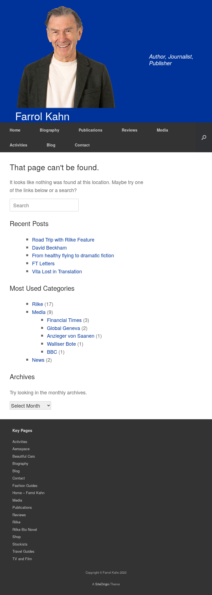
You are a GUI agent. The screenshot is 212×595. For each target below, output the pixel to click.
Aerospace (21, 448)
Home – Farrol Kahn (28, 492)
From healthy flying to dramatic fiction (73, 255)
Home (15, 130)
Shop (16, 536)
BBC (52, 351)
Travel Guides (23, 551)
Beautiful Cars (23, 456)
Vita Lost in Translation (57, 271)
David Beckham (49, 247)
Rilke (37, 303)
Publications (90, 130)
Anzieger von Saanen (70, 335)
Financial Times (64, 319)
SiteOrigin (102, 584)
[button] (204, 137)
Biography (49, 130)
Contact (82, 145)
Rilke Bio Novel (24, 529)
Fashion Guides (25, 485)
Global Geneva (63, 327)
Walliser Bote (61, 343)
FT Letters (43, 263)
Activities (18, 145)
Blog (51, 145)
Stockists (20, 544)
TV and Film (22, 558)
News (38, 359)
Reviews (129, 130)
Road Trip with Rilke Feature (63, 239)
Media (162, 130)
